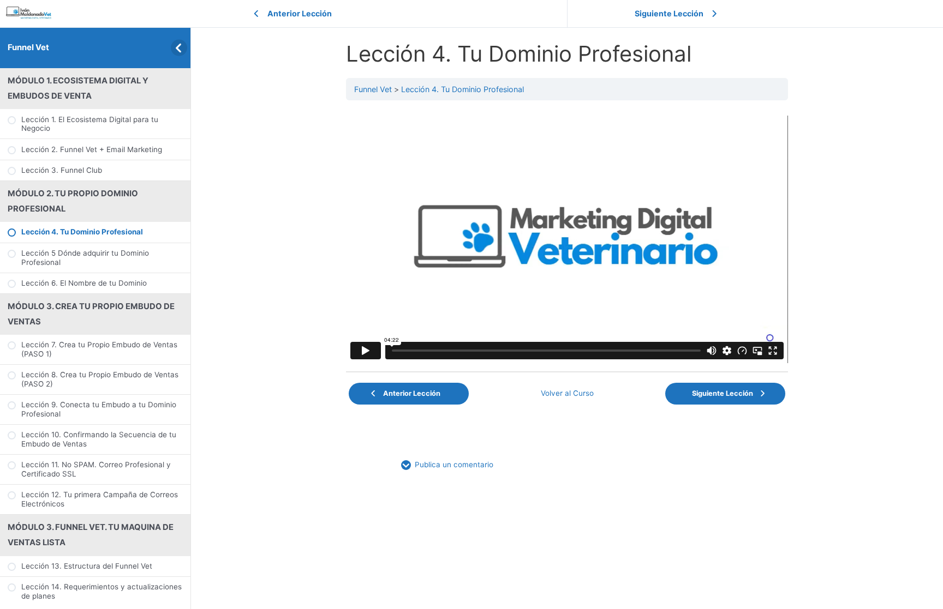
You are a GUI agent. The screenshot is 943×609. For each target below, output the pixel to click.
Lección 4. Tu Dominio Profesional (462, 89)
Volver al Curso (567, 393)
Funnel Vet (28, 47)
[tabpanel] (567, 239)
